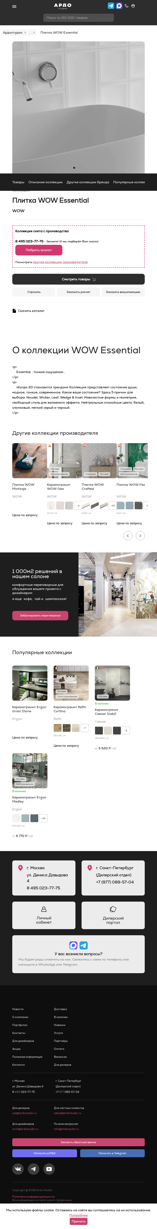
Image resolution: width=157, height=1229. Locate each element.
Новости (18, 1009)
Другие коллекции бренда (88, 182)
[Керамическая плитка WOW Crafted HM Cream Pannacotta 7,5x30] (86, 505)
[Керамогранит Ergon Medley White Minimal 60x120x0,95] (16, 818)
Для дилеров (62, 1065)
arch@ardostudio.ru (25, 1129)
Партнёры (61, 1041)
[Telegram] (33, 1169)
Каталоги (18, 1065)
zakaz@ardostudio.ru (67, 1113)
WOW (18, 210)
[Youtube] (49, 1169)
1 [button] (74, 168)
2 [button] (77, 168)
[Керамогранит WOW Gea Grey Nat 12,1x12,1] (69, 505)
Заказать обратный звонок (78, 1142)
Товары (18, 182)
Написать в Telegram (112, 1153)
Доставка (60, 1009)
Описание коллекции (45, 182)
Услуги (58, 1033)
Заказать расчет (78, 292)
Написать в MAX (44, 1153)
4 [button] (83, 168)
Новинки (59, 1025)
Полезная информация (27, 1057)
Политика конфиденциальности (33, 1196)
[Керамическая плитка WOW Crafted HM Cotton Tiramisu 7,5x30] (104, 505)
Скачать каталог (31, 311)
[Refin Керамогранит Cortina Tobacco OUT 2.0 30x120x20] (67, 728)
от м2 (105, 748)
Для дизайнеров (23, 1041)
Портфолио (19, 1025)
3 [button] (80, 168)
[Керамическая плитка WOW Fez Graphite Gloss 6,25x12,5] (139, 505)
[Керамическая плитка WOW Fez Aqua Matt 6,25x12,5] (130, 505)
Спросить (33, 292)
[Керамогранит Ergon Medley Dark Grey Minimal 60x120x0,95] (34, 818)
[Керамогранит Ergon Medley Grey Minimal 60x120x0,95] (25, 818)
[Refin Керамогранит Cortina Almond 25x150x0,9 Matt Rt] (76, 728)
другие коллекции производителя (60, 262)
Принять (78, 1221)
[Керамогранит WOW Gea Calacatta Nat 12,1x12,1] (51, 505)
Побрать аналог (39, 250)
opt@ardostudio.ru (24, 1113)
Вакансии (60, 1057)
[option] (78, 107)
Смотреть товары (76, 279)
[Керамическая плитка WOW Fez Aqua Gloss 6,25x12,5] (121, 505)
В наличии (61, 1017)
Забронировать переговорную (40, 615)
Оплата (59, 1049)
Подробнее (78, 1215)
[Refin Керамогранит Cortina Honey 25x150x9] (58, 728)
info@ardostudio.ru (66, 1129)
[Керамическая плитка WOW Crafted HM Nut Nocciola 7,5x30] (95, 505)
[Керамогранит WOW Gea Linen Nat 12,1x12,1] (60, 505)
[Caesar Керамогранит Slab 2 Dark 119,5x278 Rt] (99, 731)
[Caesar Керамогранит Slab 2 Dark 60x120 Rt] (117, 731)
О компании (20, 1017)
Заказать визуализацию (123, 292)
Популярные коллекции (132, 182)
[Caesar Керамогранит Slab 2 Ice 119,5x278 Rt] (108, 731)
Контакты (18, 1033)
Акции (16, 1049)
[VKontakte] (18, 1169)
